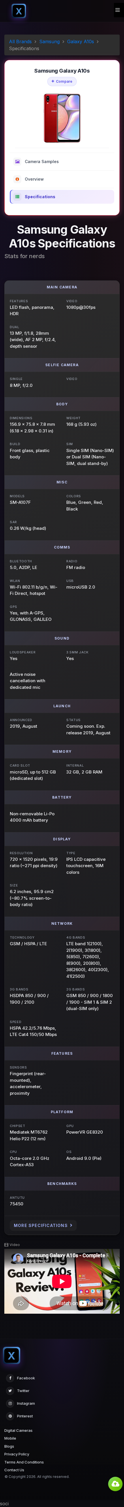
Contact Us (14, 1470)
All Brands (20, 41)
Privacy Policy (16, 1454)
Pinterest (25, 1416)
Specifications (40, 196)
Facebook (26, 1378)
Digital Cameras (18, 1430)
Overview (34, 179)
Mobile (10, 1438)
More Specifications (41, 1225)
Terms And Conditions (24, 1462)
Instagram (26, 1403)
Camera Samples (42, 161)
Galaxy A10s (80, 41)
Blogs (9, 1446)
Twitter (23, 1390)
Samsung (49, 41)
